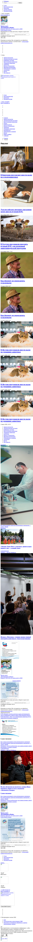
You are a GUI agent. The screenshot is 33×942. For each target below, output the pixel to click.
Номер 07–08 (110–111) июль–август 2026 (11, 29)
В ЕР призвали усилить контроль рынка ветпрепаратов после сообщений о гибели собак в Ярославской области (15, 714)
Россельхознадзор (8, 6)
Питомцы (3, 528)
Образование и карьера (10, 68)
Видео (5, 71)
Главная (6, 138)
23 (4, 37)
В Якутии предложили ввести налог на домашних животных (16, 351)
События (6, 135)
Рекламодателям (8, 11)
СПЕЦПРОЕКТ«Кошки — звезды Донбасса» (8, 551)
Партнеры (6, 8)
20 (1, 37)
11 (1, 848)
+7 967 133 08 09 (5, 101)
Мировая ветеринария (9, 67)
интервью (3, 444)
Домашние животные (9, 63)
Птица (5, 123)
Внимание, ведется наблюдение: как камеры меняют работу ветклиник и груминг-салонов (16, 746)
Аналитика (7, 70)
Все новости (7, 72)
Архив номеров (8, 9)
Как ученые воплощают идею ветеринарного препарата (15, 741)
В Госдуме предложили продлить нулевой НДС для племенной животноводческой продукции (14, 246)
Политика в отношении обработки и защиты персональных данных (15, 923)
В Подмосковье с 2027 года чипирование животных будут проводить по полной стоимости (16, 717)
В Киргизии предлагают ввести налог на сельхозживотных (16, 176)
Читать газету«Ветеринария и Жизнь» (7, 26)
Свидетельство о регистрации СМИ (13, 921)
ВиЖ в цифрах (7, 134)
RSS (5, 920)
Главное (6, 117)
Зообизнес (6, 64)
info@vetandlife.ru (5, 15)
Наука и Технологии (9, 66)
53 (3, 705)
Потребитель (7, 130)
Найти (20, 2)
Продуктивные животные (10, 61)
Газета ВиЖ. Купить (6, 30)
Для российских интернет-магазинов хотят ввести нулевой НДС (16, 211)
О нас (5, 5)
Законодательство (8, 57)
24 (4, 848)
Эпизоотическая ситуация (10, 59)
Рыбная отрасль (8, 124)
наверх (3, 862)
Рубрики (6, 1)
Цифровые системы (9, 60)
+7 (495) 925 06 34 (5, 890)
